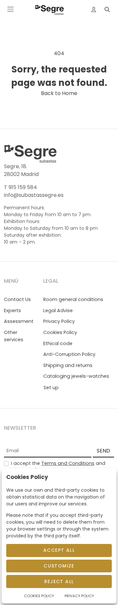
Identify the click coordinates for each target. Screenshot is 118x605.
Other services (13, 336)
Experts (12, 310)
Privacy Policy (59, 321)
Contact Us (17, 299)
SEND (103, 450)
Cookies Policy (60, 332)
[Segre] (49, 9)
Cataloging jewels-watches (76, 376)
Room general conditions (73, 299)
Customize (59, 566)
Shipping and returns (67, 365)
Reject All (59, 581)
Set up (51, 387)
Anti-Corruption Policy (69, 354)
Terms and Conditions (67, 463)
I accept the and (58, 467)
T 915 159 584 (20, 187)
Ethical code (57, 343)
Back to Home (59, 93)
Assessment (18, 321)
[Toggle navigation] (10, 9)
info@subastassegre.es (34, 195)
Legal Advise (58, 310)
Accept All (59, 550)
